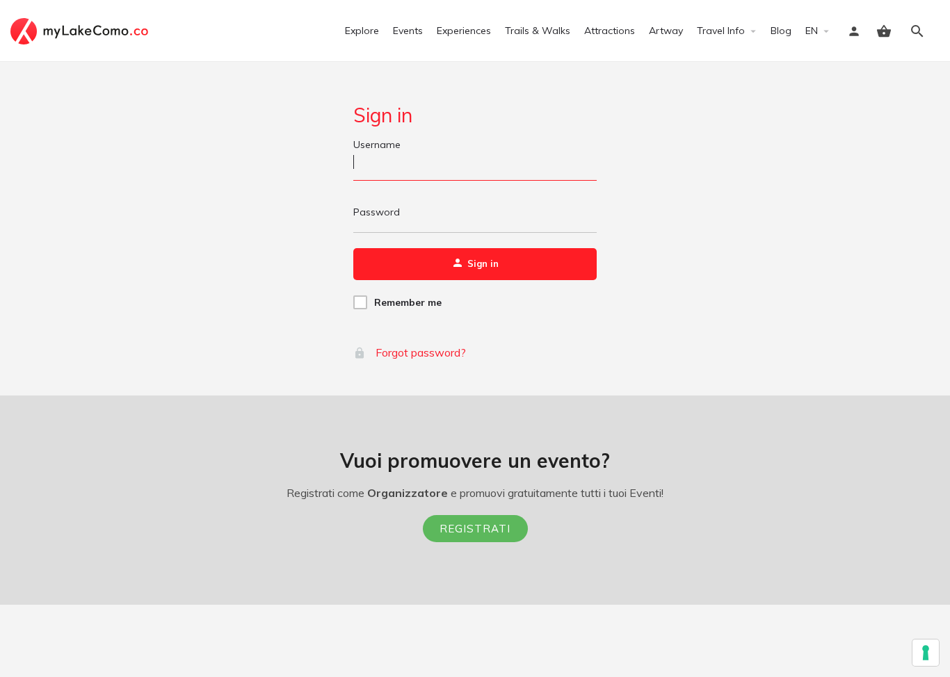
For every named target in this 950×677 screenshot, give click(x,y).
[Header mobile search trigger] (917, 31)
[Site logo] (81, 30)
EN (811, 30)
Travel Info (721, 30)
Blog (781, 30)
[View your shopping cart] (884, 31)
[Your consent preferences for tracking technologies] (925, 652)
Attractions (609, 30)
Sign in (382, 115)
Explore (362, 30)
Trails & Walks (537, 30)
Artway (666, 30)
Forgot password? (419, 352)
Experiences (464, 30)
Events (408, 30)
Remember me (408, 302)
